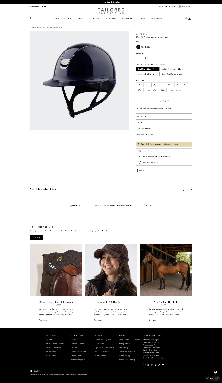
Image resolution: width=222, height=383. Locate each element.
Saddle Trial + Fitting (127, 359)
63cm (171, 90)
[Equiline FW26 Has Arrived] (111, 270)
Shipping (150, 108)
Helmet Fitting (124, 355)
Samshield (141, 34)
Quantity (139, 53)
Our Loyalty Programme (104, 339)
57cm (178, 85)
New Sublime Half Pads (166, 302)
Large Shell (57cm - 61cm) (147, 74)
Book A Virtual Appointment (129, 339)
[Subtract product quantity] (138, 58)
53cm (147, 85)
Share (141, 171)
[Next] (126, 2)
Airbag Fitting (124, 343)
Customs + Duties (77, 343)
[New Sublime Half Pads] (166, 270)
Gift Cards (74, 347)
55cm (163, 85)
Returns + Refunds (77, 355)
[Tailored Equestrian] (111, 11)
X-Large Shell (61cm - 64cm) (171, 74)
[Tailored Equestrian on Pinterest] (166, 6)
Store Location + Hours (55, 343)
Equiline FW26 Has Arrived (111, 302)
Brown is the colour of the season (56, 302)
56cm (170, 85)
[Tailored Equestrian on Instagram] (163, 6)
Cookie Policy (51, 355)
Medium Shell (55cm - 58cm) (172, 69)
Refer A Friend (100, 355)
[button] (164, 47)
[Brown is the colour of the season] (56, 270)
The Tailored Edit (101, 343)
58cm (185, 85)
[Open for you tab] (216, 372)
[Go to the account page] (185, 18)
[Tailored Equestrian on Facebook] (160, 6)
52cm (140, 85)
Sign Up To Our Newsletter (105, 347)
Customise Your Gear (127, 351)
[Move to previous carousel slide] (185, 190)
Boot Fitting (123, 347)
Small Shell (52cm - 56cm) (147, 69)
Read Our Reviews (102, 351)
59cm (140, 90)
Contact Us (154, 162)
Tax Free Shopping (78, 359)
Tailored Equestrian (47, 374)
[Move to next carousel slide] (190, 190)
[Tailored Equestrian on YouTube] (175, 6)
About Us (49, 339)
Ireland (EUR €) (186, 6)
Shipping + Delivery (78, 351)
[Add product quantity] (145, 58)
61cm (155, 90)
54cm (155, 85)
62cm (163, 90)
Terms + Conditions (53, 347)
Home (32, 27)
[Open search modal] (31, 18)
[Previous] (95, 2)
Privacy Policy (51, 351)
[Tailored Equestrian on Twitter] (172, 6)
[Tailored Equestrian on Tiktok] (169, 6)
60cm (147, 90)
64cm (178, 90)
